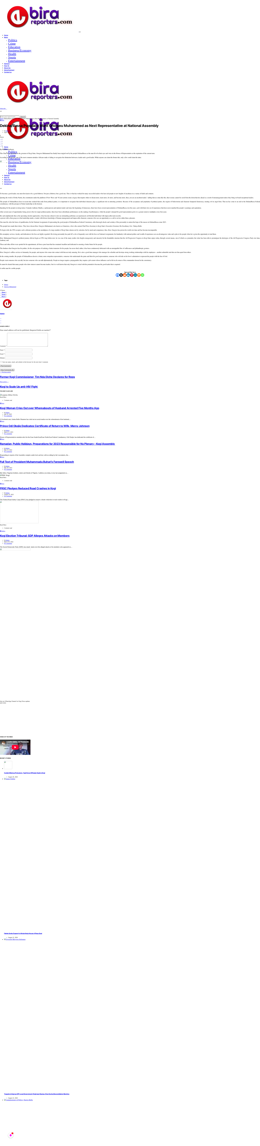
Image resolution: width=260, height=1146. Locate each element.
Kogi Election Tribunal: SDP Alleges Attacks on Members (35, 535)
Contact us (8, 72)
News (6, 37)
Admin (7, 131)
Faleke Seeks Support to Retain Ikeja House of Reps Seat (23, 933)
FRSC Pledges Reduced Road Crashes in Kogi (28, 488)
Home (6, 35)
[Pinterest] (132, 275)
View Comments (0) (7, 370)
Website (2, 358)
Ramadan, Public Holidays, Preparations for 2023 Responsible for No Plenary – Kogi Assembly (57, 443)
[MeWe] (135, 275)
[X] (121, 275)
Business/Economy (19, 50)
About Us (7, 68)
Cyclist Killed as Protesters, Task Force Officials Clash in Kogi (24, 773)
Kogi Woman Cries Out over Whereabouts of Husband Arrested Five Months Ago (49, 408)
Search (22, 117)
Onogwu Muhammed (10, 287)
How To (6, 66)
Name (2, 350)
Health (12, 54)
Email (2, 354)
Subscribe (3, 108)
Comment (3, 346)
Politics (12, 40)
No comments (8, 416)
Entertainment (16, 60)
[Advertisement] (130, 720)
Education (14, 47)
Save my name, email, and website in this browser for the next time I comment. (25, 362)
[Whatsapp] (142, 275)
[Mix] (139, 275)
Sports (12, 57)
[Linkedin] (128, 275)
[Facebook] (117, 275)
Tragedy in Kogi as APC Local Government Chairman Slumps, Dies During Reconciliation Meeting (36, 1094)
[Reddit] (124, 275)
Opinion (7, 63)
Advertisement (9, 70)
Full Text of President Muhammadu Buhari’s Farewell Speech (37, 461)
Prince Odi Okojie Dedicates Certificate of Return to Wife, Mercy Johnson (44, 425)
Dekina (6, 284)
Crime (12, 43)
